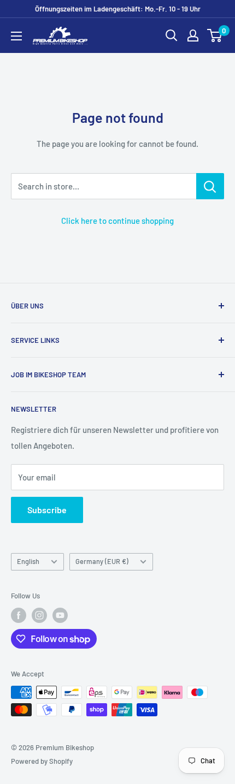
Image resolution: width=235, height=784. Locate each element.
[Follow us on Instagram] (39, 615)
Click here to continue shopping (117, 220)
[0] (215, 35)
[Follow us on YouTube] (60, 615)
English (28, 561)
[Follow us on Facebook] (18, 615)
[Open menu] (16, 36)
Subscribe (47, 509)
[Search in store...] (210, 186)
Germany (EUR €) (101, 561)
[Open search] (172, 35)
